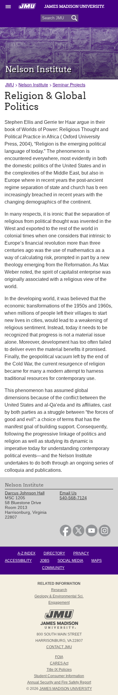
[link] (65, 535)
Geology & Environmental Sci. (59, 596)
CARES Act (59, 663)
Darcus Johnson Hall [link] (24, 493)
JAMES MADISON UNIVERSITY (65, 689)
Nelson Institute (33, 85)
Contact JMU (59, 647)
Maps (96, 560)
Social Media (70, 560)
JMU (9, 85)
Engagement (59, 602)
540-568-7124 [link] (73, 497)
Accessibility (18, 560)
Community (53, 568)
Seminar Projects (69, 85)
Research (59, 590)
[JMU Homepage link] (59, 628)
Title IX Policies (59, 670)
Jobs (44, 560)
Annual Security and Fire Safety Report (59, 682)
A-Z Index (26, 553)
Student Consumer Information (59, 676)
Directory (54, 553)
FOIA (59, 657)
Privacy (81, 553)
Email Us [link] (68, 493)
